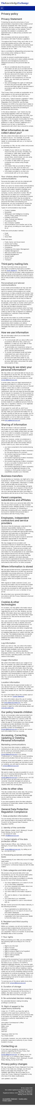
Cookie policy (23, 1099)
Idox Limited (26, 1088)
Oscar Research (12, 270)
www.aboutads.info (7, 708)
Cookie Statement (18, 696)
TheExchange (15, 3)
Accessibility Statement (10, 1099)
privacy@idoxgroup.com (9, 380)
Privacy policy (7, 1100)
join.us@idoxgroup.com (12, 420)
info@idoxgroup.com (12, 835)
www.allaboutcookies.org (12, 702)
